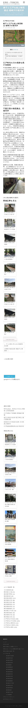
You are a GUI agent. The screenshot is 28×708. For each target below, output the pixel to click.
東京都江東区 (9, 660)
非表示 (16, 49)
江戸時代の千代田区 (10, 621)
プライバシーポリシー (8, 696)
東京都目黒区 (8, 612)
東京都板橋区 (8, 608)
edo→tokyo (11, 2)
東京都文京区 (8, 602)
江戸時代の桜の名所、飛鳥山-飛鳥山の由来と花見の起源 (10, 504)
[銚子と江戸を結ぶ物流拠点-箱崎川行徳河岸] (14, 38)
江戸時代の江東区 (9, 625)
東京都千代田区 (10, 655)
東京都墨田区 (9, 667)
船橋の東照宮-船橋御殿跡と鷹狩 (10, 520)
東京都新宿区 (8, 604)
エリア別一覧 (6, 653)
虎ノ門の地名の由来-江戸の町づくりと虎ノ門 (9, 213)
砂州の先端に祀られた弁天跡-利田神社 (10, 543)
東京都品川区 (8, 600)
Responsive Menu (24, 2)
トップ (5, 642)
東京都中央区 (9, 658)
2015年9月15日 (10, 28)
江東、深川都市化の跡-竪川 (9, 273)
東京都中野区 (8, 594)
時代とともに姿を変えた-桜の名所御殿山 (9, 258)
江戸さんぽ (6, 644)
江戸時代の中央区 (8, 21)
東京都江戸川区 (9, 610)
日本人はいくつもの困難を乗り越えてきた (13, 648)
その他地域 (7, 590)
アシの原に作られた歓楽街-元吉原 (13, 345)
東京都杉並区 (8, 606)
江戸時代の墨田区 (9, 623)
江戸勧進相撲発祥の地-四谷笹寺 (14, 426)
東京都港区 (9, 664)
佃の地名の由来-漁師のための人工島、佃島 (10, 488)
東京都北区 (7, 596)
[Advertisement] (14, 392)
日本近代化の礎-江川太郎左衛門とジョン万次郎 (9, 228)
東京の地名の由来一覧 (8, 651)
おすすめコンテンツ (8, 699)
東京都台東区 (8, 598)
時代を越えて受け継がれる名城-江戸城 (9, 288)
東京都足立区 (8, 617)
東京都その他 (8, 592)
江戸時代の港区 (9, 627)
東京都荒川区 (8, 614)
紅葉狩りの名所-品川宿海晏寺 (9, 243)
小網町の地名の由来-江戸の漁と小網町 (10, 575)
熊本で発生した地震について (10, 646)
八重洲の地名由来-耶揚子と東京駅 (13, 349)
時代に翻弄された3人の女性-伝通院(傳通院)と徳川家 (10, 559)
